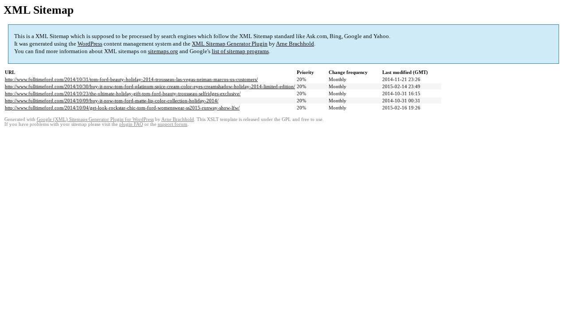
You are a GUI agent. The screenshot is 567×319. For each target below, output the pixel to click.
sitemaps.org (163, 51)
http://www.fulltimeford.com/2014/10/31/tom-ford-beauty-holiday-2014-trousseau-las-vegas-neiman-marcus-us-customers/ (131, 79)
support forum (172, 124)
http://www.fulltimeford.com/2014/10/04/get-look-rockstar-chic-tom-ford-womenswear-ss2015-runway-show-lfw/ (122, 107)
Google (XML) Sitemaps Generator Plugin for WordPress (95, 119)
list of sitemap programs (240, 51)
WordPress (90, 43)
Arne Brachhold (295, 43)
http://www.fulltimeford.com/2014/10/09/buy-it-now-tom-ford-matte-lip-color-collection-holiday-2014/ (111, 100)
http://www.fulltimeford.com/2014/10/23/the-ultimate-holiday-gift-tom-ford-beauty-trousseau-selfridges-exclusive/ (123, 93)
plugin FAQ (131, 124)
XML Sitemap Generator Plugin (230, 43)
